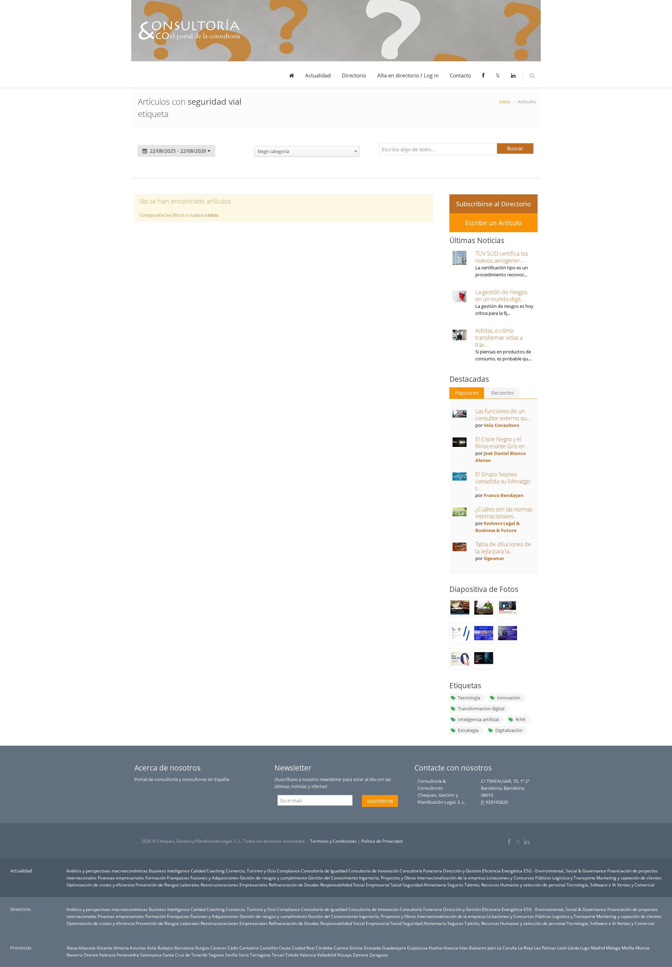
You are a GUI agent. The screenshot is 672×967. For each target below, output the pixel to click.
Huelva (435, 948)
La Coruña (507, 948)
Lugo (585, 948)
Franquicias (178, 877)
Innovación (508, 698)
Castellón (269, 948)
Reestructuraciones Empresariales (234, 884)
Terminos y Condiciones (333, 841)
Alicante (104, 948)
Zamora (360, 955)
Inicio (504, 101)
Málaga (613, 948)
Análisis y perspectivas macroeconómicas (107, 870)
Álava (71, 948)
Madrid (598, 948)
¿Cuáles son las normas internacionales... (503, 512)
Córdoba (324, 948)
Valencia (308, 955)
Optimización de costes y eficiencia (100, 884)
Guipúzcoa (417, 948)
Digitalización (509, 730)
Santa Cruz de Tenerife (185, 955)
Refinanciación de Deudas (294, 884)
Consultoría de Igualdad (324, 870)
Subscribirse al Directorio (493, 204)
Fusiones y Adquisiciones (214, 877)
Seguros (455, 884)
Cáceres (218, 948)
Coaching (215, 870)
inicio (213, 215)
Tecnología (469, 698)
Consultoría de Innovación (373, 870)
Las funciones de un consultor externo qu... (503, 414)
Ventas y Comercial (635, 884)
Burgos (202, 948)
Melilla (628, 948)
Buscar (515, 148)
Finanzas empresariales (121, 877)
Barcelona (184, 948)
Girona (356, 948)
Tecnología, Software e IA (591, 884)
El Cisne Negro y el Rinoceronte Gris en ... (503, 442)
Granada (372, 948)
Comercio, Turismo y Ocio (251, 870)
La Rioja (525, 948)
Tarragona (260, 955)
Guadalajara (394, 948)
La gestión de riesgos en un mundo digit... (501, 295)
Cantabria (249, 948)
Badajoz (165, 948)
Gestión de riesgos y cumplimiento (273, 877)
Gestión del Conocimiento (333, 877)
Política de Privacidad (381, 841)
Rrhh (521, 719)
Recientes (502, 392)
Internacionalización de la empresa (451, 877)
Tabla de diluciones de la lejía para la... (503, 547)
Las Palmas (545, 948)
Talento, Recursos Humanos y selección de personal (515, 884)
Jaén (492, 948)
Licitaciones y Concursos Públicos (518, 877)
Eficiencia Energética (502, 870)
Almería (121, 948)
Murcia (642, 948)
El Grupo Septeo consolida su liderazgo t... (502, 481)
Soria (244, 955)
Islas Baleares (472, 948)
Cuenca (341, 948)
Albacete (87, 948)
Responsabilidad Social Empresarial (355, 884)
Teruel (278, 955)
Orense (91, 955)
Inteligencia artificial (478, 719)
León (562, 948)
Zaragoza (378, 955)
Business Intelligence (169, 870)
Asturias (138, 948)
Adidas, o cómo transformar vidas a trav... (499, 337)
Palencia (107, 955)
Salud (396, 884)
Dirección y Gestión (462, 870)
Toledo (292, 955)
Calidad (198, 870)
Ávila (151, 948)
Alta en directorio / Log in (408, 75)
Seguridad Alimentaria (424, 884)
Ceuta (284, 948)
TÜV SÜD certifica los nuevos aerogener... (501, 257)
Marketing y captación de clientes (629, 877)
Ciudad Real (303, 948)
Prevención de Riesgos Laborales (167, 884)
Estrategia (468, 730)
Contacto (460, 75)
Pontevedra (128, 955)
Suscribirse (380, 800)
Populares (466, 392)
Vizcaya (344, 955)
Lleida (573, 948)
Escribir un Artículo (493, 223)
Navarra (74, 955)
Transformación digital (481, 708)
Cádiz (232, 948)
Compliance (288, 870)
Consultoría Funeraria (421, 870)
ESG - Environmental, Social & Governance (565, 870)
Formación (155, 877)
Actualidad (318, 75)
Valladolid (326, 955)
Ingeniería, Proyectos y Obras (387, 877)
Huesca (450, 948)
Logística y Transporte (573, 877)
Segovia (216, 955)
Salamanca (151, 955)
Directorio (354, 75)
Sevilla (231, 955)
